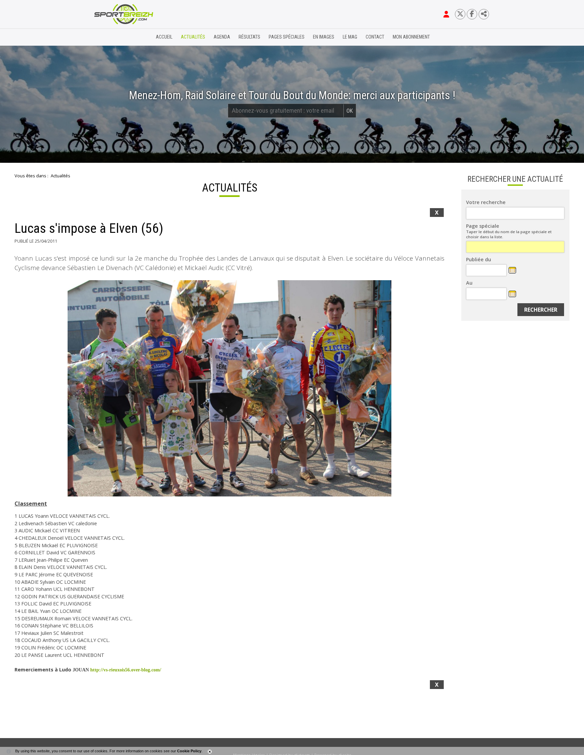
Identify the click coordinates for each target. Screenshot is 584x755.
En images (323, 37)
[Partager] (484, 14)
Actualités (193, 37)
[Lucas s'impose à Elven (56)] (229, 388)
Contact (375, 37)
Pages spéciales (287, 37)
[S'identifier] (446, 14)
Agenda (222, 37)
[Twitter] (460, 14)
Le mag (350, 37)
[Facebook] (472, 14)
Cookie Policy (189, 751)
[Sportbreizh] (110, 37)
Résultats (249, 37)
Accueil (164, 37)
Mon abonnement (411, 37)
